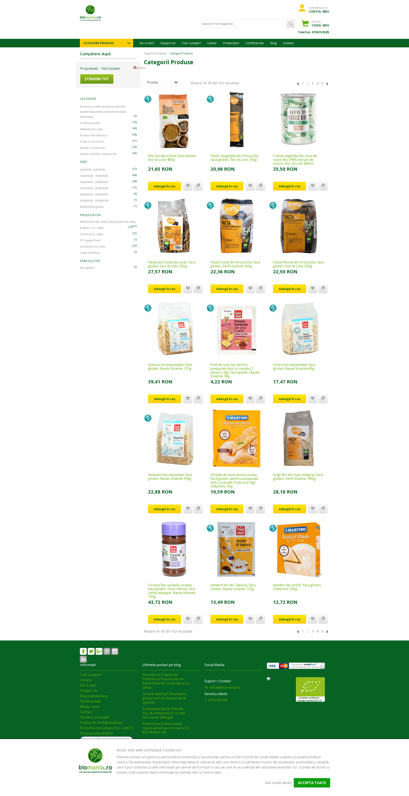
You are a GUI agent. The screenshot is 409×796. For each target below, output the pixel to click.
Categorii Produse (98, 43)
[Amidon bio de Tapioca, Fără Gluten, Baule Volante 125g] (236, 548)
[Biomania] (98, 13)
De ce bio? (147, 43)
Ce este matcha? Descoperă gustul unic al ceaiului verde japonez (164, 698)
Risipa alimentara (94, 696)
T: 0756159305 (216, 700)
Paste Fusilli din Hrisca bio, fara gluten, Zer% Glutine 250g (235, 264)
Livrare (212, 43)
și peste (92, 207)
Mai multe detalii (278, 782)
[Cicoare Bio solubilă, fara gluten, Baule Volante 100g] (174, 548)
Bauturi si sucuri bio (92, 148)
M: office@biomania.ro (222, 687)
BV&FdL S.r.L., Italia (92, 228)
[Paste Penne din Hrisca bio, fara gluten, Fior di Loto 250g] (299, 226)
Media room (89, 706)
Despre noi (168, 43)
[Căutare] (291, 23)
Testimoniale (90, 701)
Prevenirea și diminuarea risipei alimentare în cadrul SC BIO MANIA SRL (166, 728)
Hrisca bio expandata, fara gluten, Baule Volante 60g (294, 366)
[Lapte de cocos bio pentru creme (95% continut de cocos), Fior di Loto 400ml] (299, 119)
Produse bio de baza (93, 135)
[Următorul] (327, 83)
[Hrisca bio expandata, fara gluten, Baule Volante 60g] (299, 328)
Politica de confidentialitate (101, 722)
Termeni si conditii (94, 717)
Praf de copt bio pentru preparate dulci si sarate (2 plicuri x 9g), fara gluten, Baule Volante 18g (234, 370)
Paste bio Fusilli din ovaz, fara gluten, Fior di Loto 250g (171, 264)
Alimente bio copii (91, 129)
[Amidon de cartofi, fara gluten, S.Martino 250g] (299, 548)
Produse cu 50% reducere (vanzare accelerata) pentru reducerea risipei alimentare (103, 112)
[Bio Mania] (83, 659)
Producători (231, 43)
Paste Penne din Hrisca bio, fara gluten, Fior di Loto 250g (298, 264)
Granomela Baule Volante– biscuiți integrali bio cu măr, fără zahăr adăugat (164, 713)
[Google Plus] (99, 651)
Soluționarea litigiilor (97, 733)
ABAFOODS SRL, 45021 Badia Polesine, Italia (108, 222)
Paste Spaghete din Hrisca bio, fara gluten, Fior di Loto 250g (234, 158)
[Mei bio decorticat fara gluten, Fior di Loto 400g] (174, 119)
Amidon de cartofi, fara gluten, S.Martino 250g (297, 587)
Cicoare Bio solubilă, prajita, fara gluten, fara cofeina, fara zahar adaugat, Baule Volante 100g (171, 590)
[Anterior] (298, 83)
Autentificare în (319, 9)
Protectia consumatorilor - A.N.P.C (107, 728)
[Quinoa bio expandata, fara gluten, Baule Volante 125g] (174, 328)
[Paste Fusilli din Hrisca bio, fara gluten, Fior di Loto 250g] (236, 226)
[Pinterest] (107, 651)
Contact (288, 43)
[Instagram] (114, 651)
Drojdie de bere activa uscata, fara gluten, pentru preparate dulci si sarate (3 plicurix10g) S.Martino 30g (234, 480)
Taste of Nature (90, 253)
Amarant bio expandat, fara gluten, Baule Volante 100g (170, 476)
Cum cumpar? (91, 674)
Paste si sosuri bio (92, 141)
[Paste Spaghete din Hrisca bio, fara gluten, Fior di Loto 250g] (236, 119)
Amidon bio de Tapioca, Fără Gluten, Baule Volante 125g (233, 587)
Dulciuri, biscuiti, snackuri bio (98, 154)
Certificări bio (255, 43)
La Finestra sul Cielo (92, 246)
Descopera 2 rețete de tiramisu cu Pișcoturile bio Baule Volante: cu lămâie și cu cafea (165, 681)
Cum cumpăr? (191, 43)
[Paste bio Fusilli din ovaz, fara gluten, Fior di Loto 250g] (174, 226)
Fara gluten (87, 267)
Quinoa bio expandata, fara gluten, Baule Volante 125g (170, 366)
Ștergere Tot (97, 79)
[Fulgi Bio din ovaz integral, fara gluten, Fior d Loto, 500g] (299, 438)
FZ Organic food (90, 240)
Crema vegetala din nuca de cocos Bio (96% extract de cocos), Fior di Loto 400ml (295, 159)
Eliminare (134, 67)
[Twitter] (91, 651)
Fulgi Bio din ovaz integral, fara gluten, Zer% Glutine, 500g (298, 476)
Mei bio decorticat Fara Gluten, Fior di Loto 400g (172, 158)
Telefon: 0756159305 (313, 32)
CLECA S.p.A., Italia (91, 234)
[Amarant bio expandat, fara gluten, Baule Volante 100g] (174, 438)
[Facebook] (83, 651)
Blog (273, 43)
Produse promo (90, 123)
